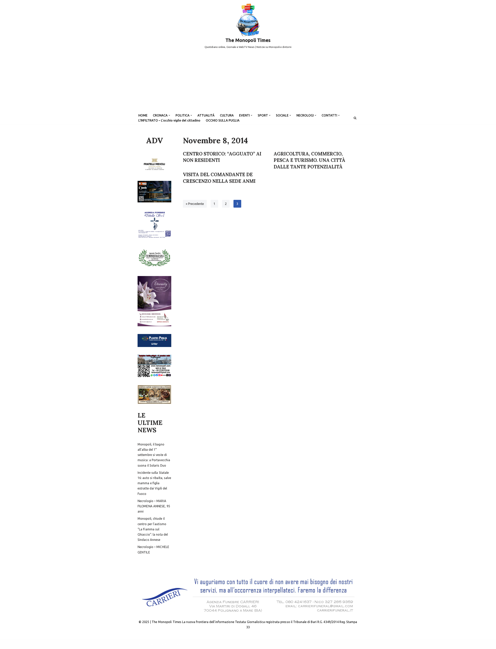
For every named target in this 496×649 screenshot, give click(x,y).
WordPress (172, 644)
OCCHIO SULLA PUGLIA (222, 120)
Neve (141, 644)
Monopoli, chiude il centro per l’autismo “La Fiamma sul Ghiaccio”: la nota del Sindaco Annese (153, 529)
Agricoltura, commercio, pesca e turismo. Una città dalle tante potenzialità (309, 160)
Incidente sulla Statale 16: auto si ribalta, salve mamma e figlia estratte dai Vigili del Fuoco (154, 483)
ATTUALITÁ (205, 115)
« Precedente (195, 203)
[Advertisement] (248, 82)
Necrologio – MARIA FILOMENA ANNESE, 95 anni (154, 506)
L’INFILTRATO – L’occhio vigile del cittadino (169, 120)
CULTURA (227, 115)
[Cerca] (355, 118)
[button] (169, 115)
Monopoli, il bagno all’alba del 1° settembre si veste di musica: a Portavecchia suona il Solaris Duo (154, 455)
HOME (142, 115)
